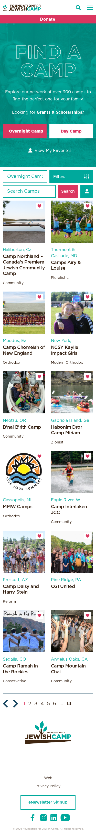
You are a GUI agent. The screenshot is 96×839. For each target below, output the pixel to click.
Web (48, 778)
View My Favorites (53, 151)
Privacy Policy (48, 786)
